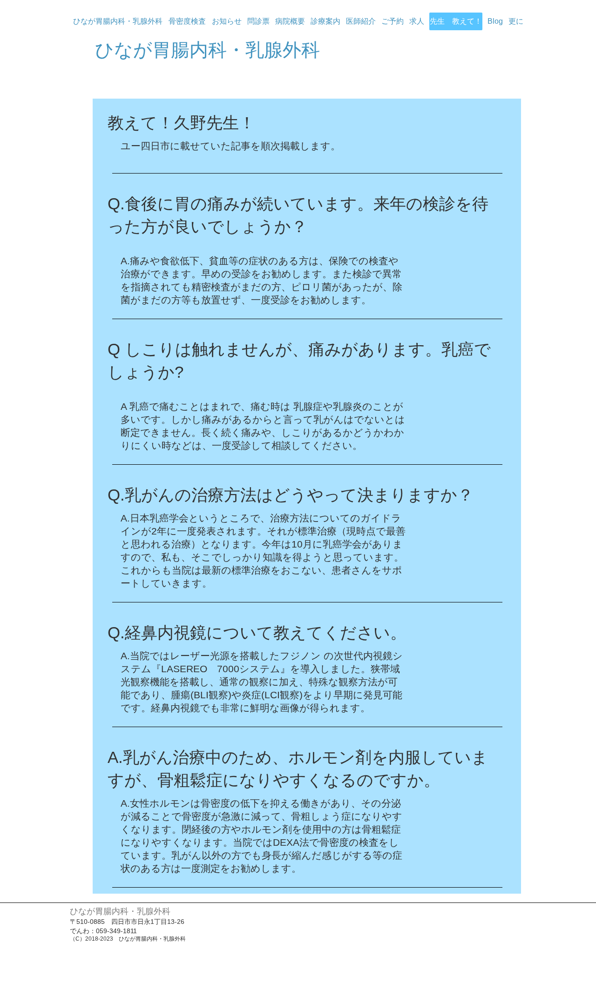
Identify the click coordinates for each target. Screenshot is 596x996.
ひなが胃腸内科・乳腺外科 (207, 50)
